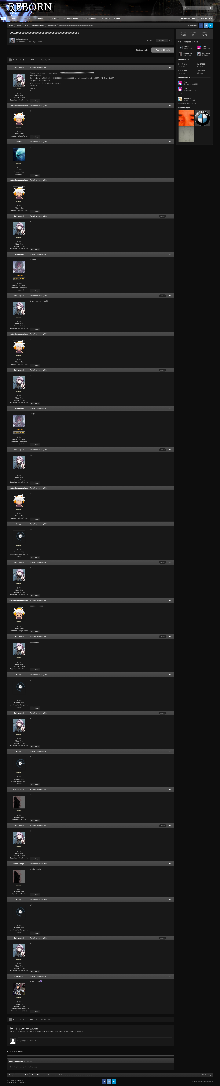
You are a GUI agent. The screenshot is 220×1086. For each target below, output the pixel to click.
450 (20, 1002)
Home (13, 18)
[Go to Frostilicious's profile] (19, 267)
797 (19, 93)
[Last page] (36, 59)
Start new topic (142, 50)
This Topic (202, 8)
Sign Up (204, 18)
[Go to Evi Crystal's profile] (19, 989)
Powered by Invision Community (202, 1081)
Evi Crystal (18, 976)
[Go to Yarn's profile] (199, 47)
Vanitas (19, 142)
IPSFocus (19, 1080)
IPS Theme (10, 1080)
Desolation (55, 18)
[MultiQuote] (32, 101)
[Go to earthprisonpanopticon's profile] (19, 118)
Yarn (204, 46)
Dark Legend (23, 39)
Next (32, 60)
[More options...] (170, 67)
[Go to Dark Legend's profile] (12, 40)
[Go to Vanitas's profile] (19, 154)
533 (20, 550)
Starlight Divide (90, 18)
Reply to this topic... (29, 1041)
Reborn (40, 18)
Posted (38, 67)
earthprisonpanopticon (19, 106)
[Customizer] (210, 18)
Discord (107, 18)
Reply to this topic (163, 50)
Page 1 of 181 (46, 60)
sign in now (59, 1031)
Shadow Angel (18, 789)
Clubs (118, 18)
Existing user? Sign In (189, 18)
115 (20, 815)
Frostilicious (19, 254)
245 (20, 131)
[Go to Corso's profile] (19, 536)
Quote (37, 101)
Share (151, 40)
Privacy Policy (11, 1082)
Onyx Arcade (37, 42)
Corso (18, 524)
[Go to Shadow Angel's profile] (19, 802)
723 (19, 167)
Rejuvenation (71, 18)
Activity (27, 18)
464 (20, 283)
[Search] (211, 8)
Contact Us (22, 1082)
